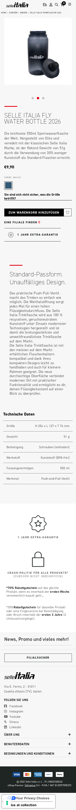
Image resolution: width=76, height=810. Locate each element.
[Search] (56, 5)
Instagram (16, 711)
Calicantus (30, 785)
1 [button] (33, 98)
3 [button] (43, 98)
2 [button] (38, 98)
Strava (14, 722)
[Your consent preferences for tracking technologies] (7, 803)
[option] (38, 51)
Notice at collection (20, 805)
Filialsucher (38, 658)
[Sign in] (50, 5)
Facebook (16, 706)
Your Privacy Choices (32, 798)
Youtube (14, 717)
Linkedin (15, 727)
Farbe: (12, 177)
